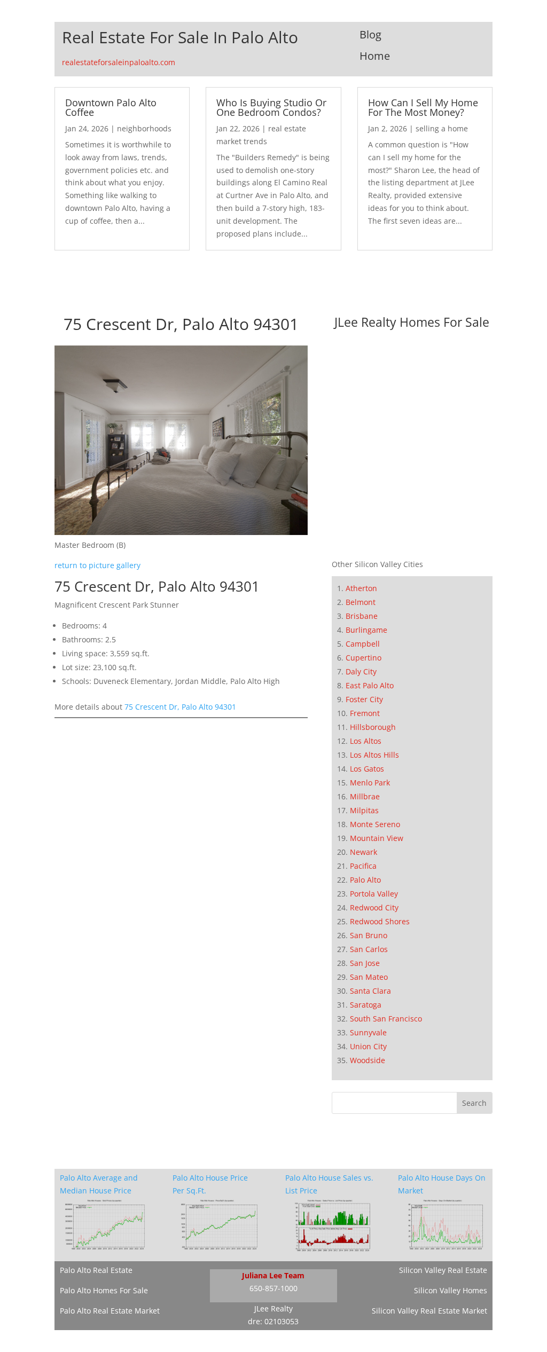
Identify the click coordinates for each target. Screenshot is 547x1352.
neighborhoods (144, 128)
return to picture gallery (97, 565)
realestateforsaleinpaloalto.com (118, 62)
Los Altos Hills (374, 755)
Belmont (361, 602)
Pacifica (363, 866)
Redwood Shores (380, 921)
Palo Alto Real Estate (96, 1270)
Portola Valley (374, 894)
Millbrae (365, 796)
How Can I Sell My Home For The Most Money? (423, 107)
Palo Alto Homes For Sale (104, 1290)
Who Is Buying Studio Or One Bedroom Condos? (271, 107)
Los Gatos (367, 769)
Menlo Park (370, 782)
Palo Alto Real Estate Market (110, 1311)
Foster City (364, 699)
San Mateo (369, 977)
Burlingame (366, 630)
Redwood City (374, 907)
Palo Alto (365, 880)
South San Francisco (386, 1018)
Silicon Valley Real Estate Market (429, 1311)
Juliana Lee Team (273, 1275)
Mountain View (376, 838)
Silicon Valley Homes (450, 1290)
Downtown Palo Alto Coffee (111, 107)
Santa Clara (370, 991)
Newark (363, 852)
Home (375, 56)
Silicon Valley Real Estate (443, 1270)
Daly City (361, 671)
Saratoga (365, 1005)
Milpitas (364, 810)
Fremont (365, 713)
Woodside (367, 1060)
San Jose (365, 963)
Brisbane (362, 616)
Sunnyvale (368, 1032)
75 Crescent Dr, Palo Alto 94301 (180, 707)
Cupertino (363, 658)
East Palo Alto (370, 685)
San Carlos (369, 949)
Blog (370, 34)
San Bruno (368, 935)
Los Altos (365, 741)
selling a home (442, 128)
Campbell (363, 644)
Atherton (361, 588)
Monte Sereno (375, 824)
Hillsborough (373, 727)
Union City (368, 1046)
